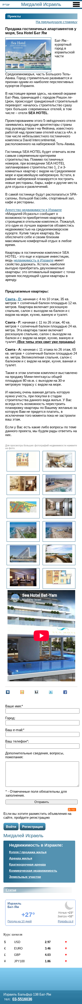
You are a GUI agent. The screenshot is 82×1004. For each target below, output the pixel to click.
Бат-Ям (13, 907)
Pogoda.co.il (65, 921)
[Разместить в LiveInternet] (36, 692)
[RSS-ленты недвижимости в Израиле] (72, 809)
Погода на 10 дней (20, 921)
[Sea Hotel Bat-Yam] (23, 555)
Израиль (14, 903)
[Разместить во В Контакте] (8, 692)
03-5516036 (22, 999)
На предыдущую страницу (56, 22)
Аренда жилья (20, 858)
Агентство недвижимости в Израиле (33, 210)
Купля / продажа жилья (27, 852)
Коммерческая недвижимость (33, 870)
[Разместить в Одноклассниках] (22, 692)
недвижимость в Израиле (34, 260)
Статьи (11, 890)
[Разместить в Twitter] (51, 692)
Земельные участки (25, 876)
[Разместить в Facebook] (65, 692)
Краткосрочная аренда (27, 864)
